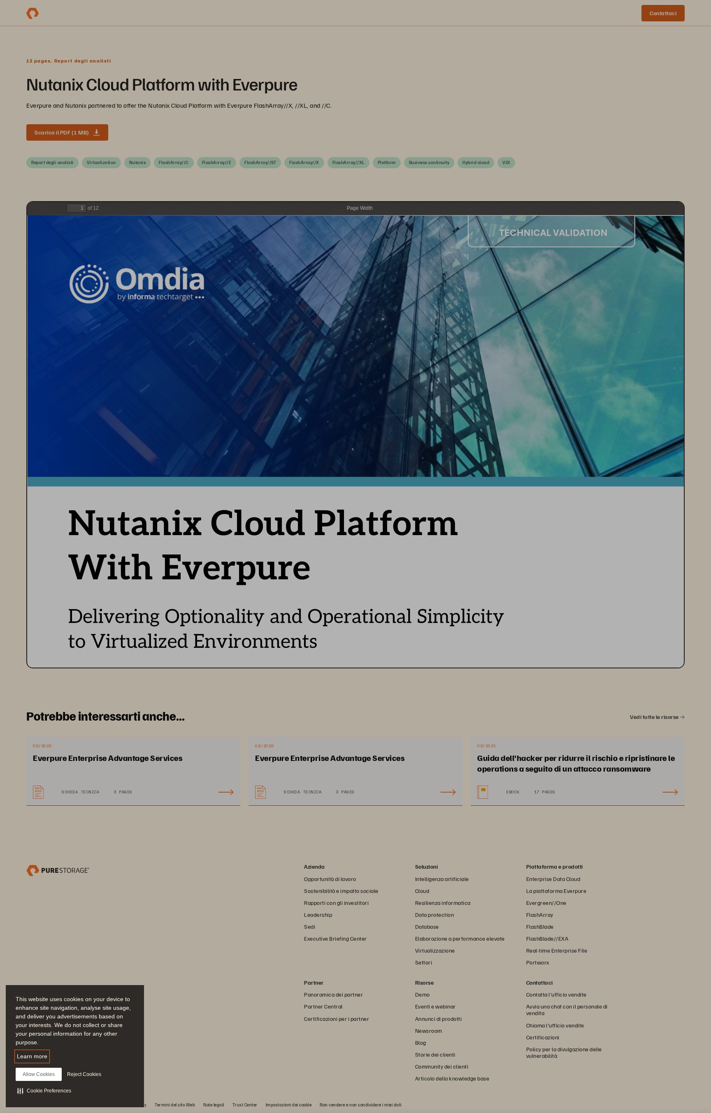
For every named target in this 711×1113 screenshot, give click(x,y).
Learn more (32, 1056)
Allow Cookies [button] (39, 1074)
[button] (44, 1090)
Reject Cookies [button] (84, 1074)
